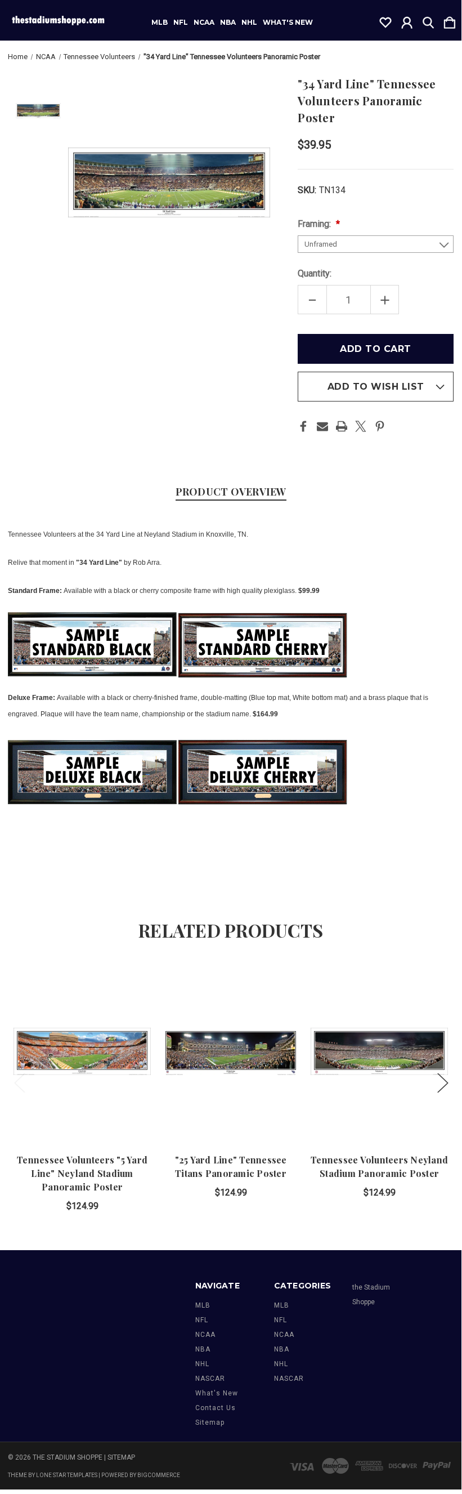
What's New (288, 22)
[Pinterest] (379, 426)
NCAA (204, 22)
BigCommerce (158, 1475)
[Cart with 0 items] (449, 20)
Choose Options (82, 1108)
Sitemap (210, 1422)
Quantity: (314, 273)
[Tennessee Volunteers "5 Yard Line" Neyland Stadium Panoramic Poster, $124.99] (82, 1051)
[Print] (341, 426)
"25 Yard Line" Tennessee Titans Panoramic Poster (231, 1166)
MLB (159, 22)
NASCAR (210, 1378)
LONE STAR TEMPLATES (66, 1475)
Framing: (315, 223)
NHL (249, 22)
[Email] (322, 426)
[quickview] (132, 1001)
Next (442, 1082)
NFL (180, 22)
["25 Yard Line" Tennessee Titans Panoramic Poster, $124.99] (230, 1051)
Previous (19, 1082)
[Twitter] (360, 426)
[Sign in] (407, 20)
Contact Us (215, 1408)
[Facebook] (303, 426)
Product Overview (231, 491)
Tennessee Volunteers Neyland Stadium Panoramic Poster (379, 1166)
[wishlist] (385, 20)
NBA (228, 22)
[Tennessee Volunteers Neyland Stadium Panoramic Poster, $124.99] (379, 1051)
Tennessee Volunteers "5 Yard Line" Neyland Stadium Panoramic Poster (82, 1173)
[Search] (428, 20)
